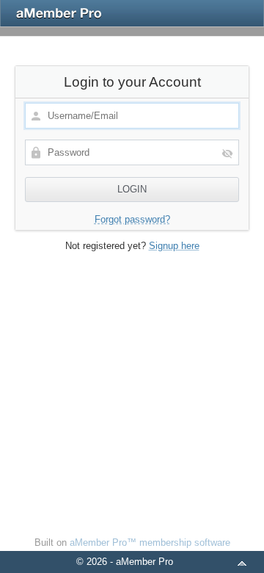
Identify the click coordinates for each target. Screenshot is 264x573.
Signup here (174, 245)
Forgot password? (132, 219)
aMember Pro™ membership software (150, 542)
